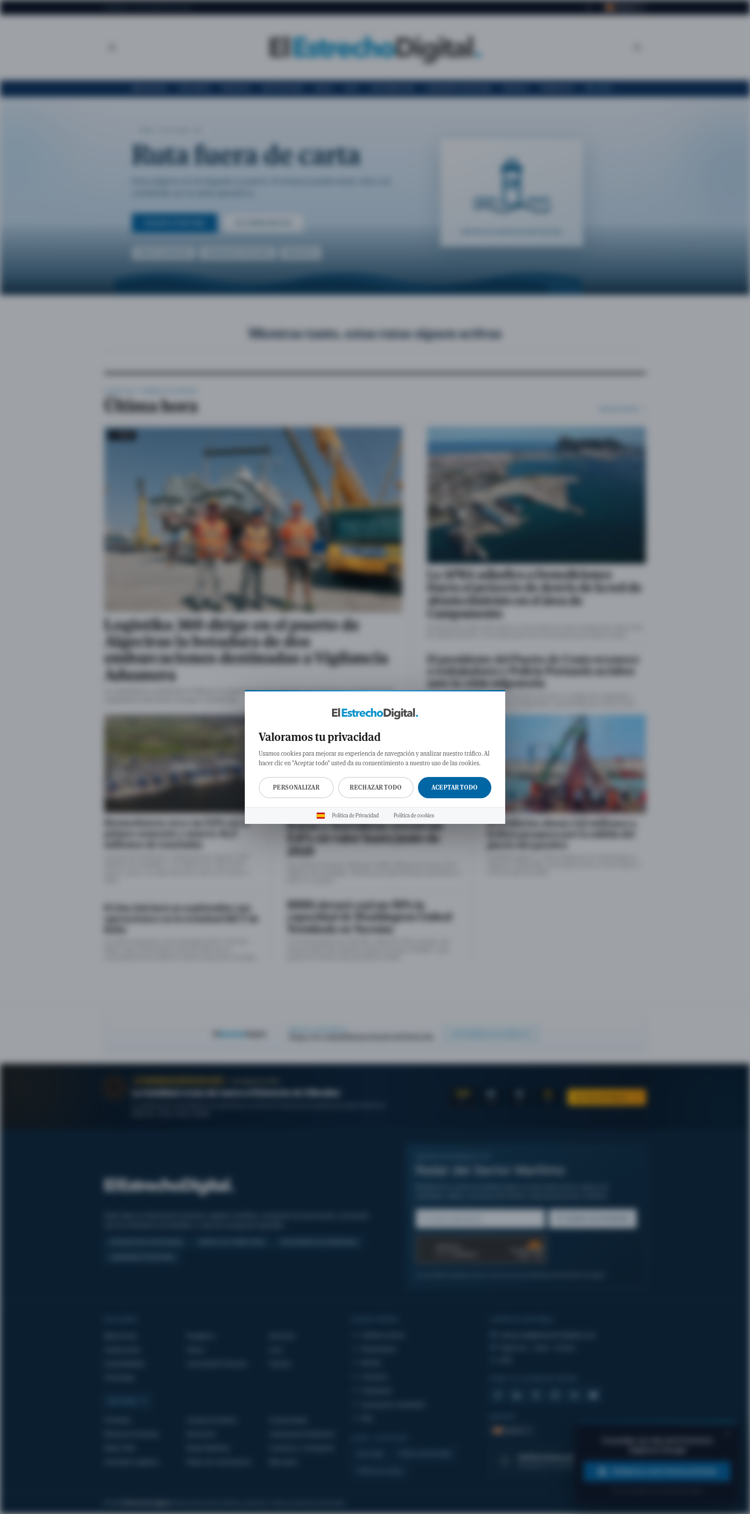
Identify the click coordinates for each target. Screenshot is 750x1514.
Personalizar (296, 787)
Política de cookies (414, 816)
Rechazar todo (375, 787)
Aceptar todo (454, 787)
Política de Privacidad (355, 816)
